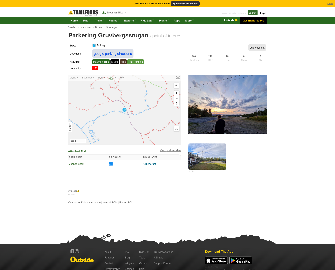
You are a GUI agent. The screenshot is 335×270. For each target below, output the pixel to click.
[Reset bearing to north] (176, 103)
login (263, 13)
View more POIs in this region (84, 202)
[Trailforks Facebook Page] (72, 251)
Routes (113, 20)
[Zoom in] (176, 93)
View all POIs (110, 202)
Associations (163, 252)
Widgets (129, 263)
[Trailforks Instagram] (77, 251)
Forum (162, 263)
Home (74, 20)
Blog (127, 257)
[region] (124, 110)
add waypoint (257, 47)
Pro (127, 252)
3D (176, 129)
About (108, 252)
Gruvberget (149, 163)
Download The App (219, 251)
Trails (98, 20)
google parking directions (113, 53)
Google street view (170, 150)
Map (85, 20)
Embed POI (125, 202)
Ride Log (146, 20)
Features (109, 257)
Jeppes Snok (76, 163)
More (188, 20)
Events (162, 20)
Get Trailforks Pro (253, 20)
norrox (74, 190)
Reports (129, 20)
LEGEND (70, 127)
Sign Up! (144, 252)
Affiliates (158, 257)
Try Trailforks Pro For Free (185, 3)
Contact (109, 263)
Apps (177, 20)
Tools (142, 257)
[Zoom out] (176, 98)
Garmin (143, 263)
